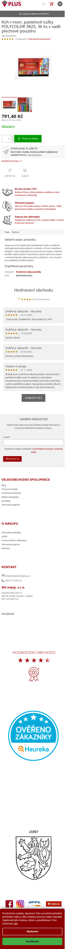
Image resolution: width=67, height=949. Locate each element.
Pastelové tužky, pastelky (28, 273)
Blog (4, 486)
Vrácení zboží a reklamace (14, 541)
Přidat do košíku (30, 136)
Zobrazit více (32, 399)
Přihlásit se (12, 460)
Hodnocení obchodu (32, 291)
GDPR (4, 538)
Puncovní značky (10, 490)
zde (15, 923)
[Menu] (60, 4)
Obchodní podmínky (11, 534)
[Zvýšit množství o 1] (12, 135)
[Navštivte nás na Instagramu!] (28, 898)
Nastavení (32, 931)
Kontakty (6, 502)
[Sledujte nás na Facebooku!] (18, 898)
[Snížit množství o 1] (12, 139)
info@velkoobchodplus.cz (16, 576)
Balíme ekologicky (10, 498)
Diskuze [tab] (15, 230)
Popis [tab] (7, 230)
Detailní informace (10, 159)
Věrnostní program (11, 506)
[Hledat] (44, 4)
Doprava (6, 549)
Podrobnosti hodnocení (39, 39)
